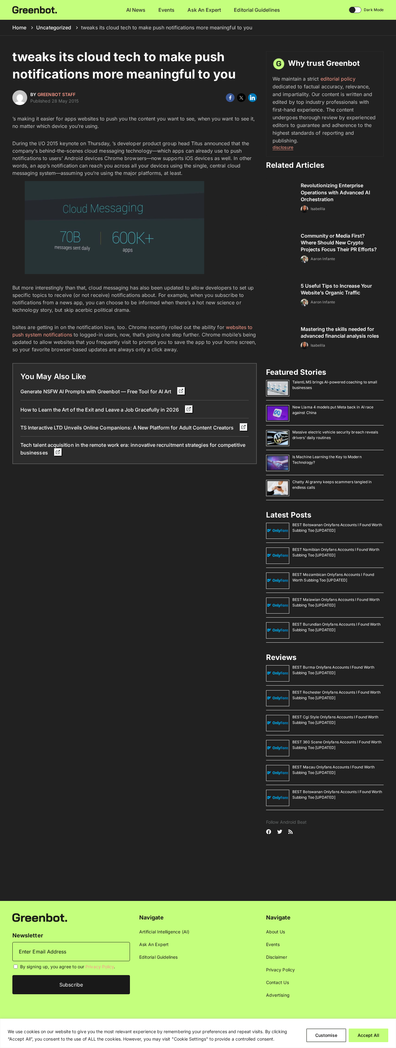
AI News (136, 10)
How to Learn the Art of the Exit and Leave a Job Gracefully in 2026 (100, 410)
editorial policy (338, 79)
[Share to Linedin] (252, 97)
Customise (326, 1035)
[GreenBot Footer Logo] (39, 917)
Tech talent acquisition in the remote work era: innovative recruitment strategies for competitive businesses (132, 449)
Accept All (368, 1035)
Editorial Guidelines (257, 10)
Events (166, 10)
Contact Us (277, 982)
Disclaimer (276, 957)
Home (19, 27)
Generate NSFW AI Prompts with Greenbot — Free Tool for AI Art (96, 391)
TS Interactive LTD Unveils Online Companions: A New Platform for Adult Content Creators (127, 428)
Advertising (278, 995)
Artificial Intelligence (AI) (164, 931)
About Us (275, 931)
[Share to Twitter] (241, 97)
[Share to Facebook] (230, 97)
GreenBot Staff (56, 94)
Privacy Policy (99, 966)
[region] (198, 1033)
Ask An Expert (204, 10)
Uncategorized (53, 27)
